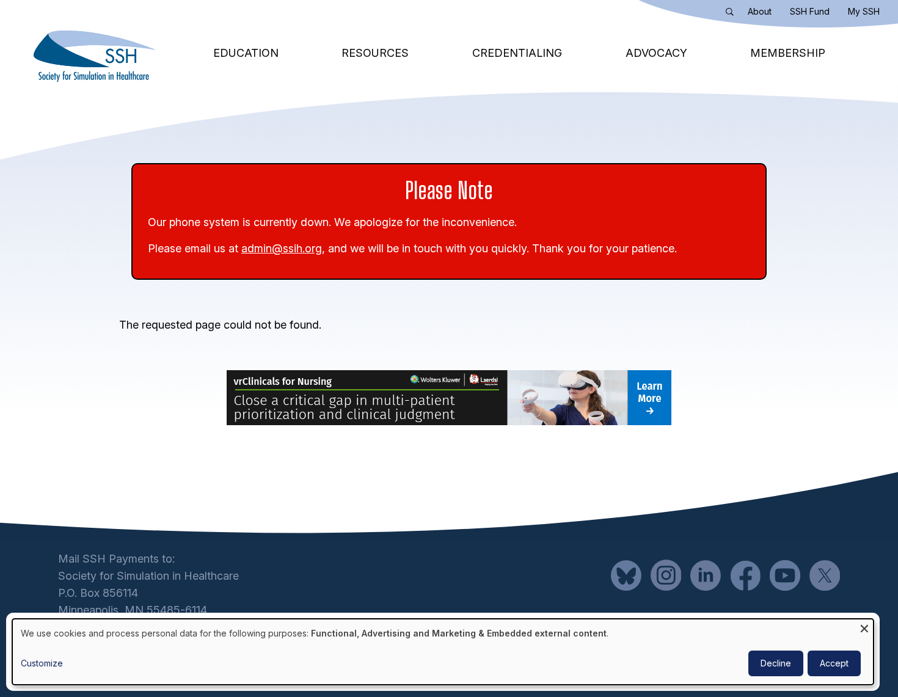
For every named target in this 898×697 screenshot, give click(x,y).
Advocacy (656, 52)
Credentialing (517, 52)
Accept (834, 663)
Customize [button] (42, 663)
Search (732, 14)
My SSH (864, 11)
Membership (787, 52)
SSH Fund (810, 11)
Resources (375, 52)
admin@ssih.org (281, 248)
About (760, 11)
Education (246, 52)
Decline (776, 663)
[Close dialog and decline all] (864, 626)
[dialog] (443, 652)
